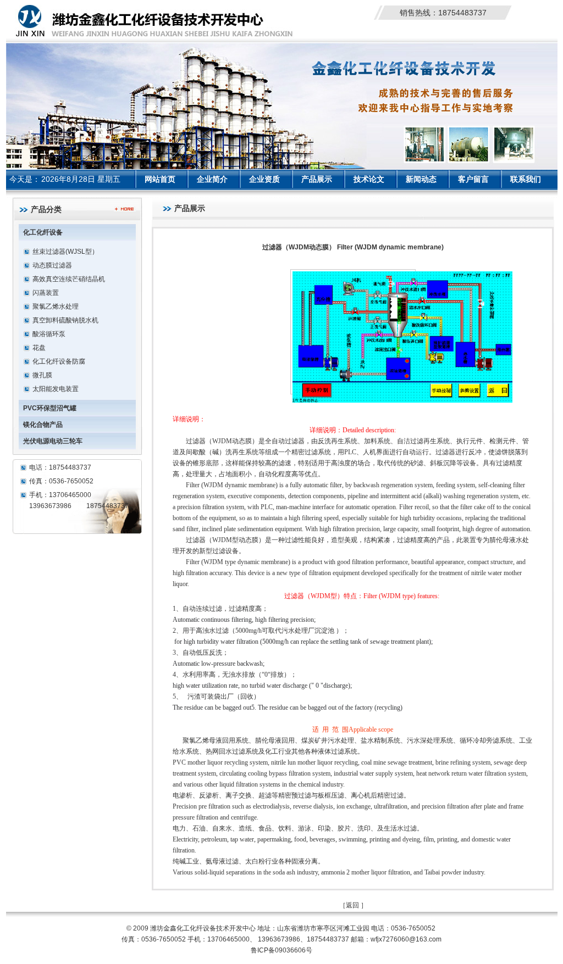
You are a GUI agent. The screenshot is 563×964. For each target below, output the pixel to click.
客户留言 (473, 179)
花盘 (39, 348)
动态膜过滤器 (52, 265)
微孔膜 (42, 375)
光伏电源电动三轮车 (52, 441)
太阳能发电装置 (55, 389)
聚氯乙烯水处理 (55, 306)
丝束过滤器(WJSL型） (65, 251)
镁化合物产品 (43, 424)
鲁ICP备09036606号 (281, 950)
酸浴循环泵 (48, 334)
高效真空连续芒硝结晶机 (68, 279)
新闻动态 (421, 179)
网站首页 (160, 179)
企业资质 (264, 179)
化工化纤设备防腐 (58, 361)
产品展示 (316, 179)
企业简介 (212, 179)
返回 (352, 905)
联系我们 (525, 179)
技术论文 (369, 179)
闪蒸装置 (45, 293)
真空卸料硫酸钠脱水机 (65, 320)
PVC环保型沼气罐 (49, 408)
